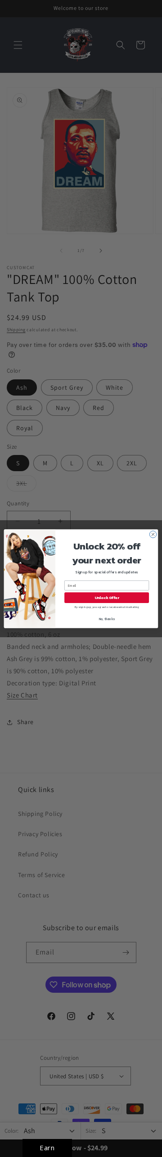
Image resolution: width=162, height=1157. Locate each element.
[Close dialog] (152, 534)
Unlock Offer (106, 597)
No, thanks (107, 618)
